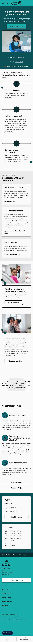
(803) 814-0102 (19, 62)
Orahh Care (27, 620)
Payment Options (7, 601)
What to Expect (6, 597)
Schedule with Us (16, 26)
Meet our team (13, 303)
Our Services (6, 590)
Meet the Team (6, 593)
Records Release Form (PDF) (12, 254)
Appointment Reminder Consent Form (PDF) (15, 232)
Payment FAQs (16, 488)
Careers (22, 620)
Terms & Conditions (14, 620)
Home (3, 586)
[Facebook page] (3, 610)
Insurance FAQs (16, 482)
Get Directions (16, 517)
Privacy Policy (5, 620)
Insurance (5, 605)
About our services (15, 361)
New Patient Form (9, 201)
